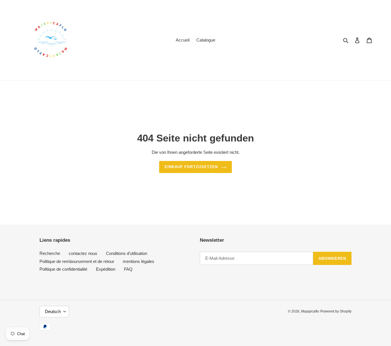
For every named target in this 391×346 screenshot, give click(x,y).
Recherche (50, 253)
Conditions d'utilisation (126, 253)
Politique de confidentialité (63, 269)
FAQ (128, 269)
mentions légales (138, 261)
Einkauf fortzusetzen (191, 167)
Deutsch (53, 311)
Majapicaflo (310, 311)
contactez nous (83, 253)
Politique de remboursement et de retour (77, 261)
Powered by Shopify (335, 311)
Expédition (105, 269)
